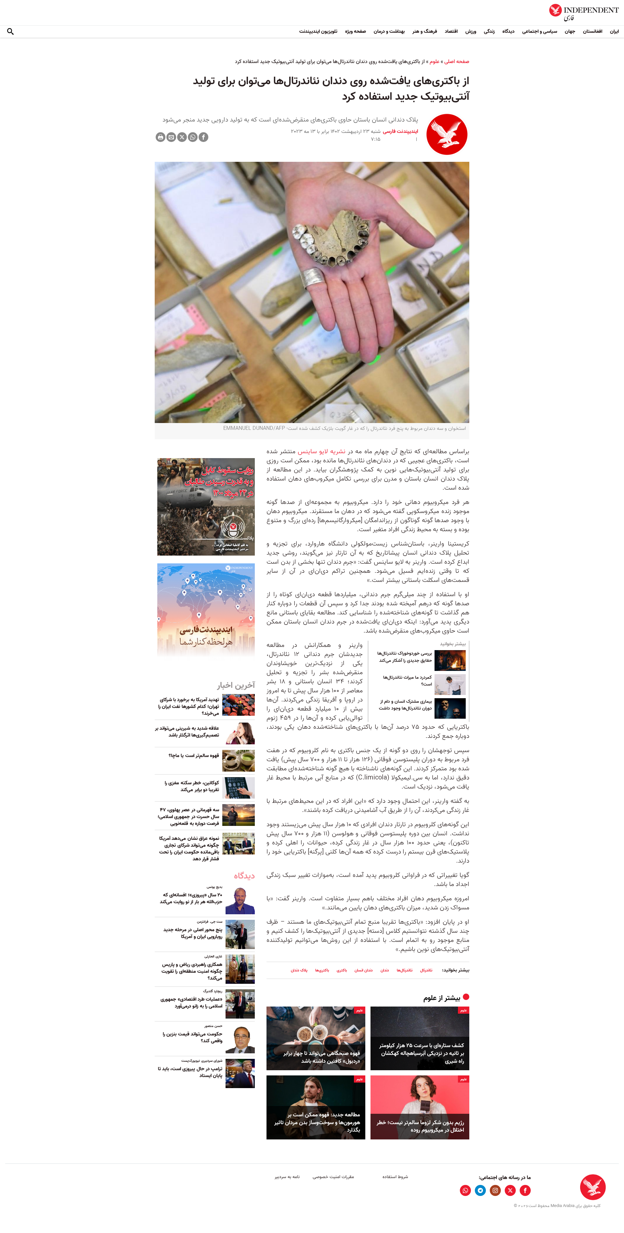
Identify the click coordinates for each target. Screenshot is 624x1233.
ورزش (470, 31)
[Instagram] (495, 1190)
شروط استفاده (395, 1177)
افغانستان (592, 31)
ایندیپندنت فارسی (400, 131)
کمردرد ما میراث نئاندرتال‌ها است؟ (407, 681)
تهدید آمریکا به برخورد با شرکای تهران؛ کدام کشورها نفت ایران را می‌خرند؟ (188, 706)
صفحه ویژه (355, 31)
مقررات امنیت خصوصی (333, 1177)
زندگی (489, 31)
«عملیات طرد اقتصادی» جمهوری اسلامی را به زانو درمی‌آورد (191, 1002)
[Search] (10, 32)
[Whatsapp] (193, 137)
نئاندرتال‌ (426, 970)
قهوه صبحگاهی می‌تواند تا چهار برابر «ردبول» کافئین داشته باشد (321, 1057)
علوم (434, 62)
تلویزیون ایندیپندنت (318, 31)
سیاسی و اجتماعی (539, 31)
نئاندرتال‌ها (404, 970)
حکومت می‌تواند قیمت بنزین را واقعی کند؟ (192, 1037)
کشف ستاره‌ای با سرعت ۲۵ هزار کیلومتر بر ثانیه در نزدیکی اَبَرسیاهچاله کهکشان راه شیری (421, 1053)
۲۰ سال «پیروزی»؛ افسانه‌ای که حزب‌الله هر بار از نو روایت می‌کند (191, 898)
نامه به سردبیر (287, 1177)
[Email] (171, 137)
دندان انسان (364, 970)
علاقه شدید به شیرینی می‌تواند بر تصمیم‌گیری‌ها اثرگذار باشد (187, 732)
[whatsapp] (465, 1190)
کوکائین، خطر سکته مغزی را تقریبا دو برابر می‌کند (192, 786)
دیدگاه (508, 31)
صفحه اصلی (456, 62)
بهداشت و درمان (389, 31)
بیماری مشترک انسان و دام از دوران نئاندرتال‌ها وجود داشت (405, 705)
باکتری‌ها (322, 970)
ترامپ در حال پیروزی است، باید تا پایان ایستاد (190, 1072)
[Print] (160, 137)
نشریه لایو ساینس (321, 451)
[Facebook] (203, 137)
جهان (570, 31)
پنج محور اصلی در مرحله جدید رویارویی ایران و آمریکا (192, 933)
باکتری (342, 970)
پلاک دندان (299, 970)
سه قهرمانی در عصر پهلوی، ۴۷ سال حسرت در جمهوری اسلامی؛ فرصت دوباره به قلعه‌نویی (188, 817)
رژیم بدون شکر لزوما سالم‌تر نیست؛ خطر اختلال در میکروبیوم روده (420, 1127)
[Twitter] (182, 137)
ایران (614, 31)
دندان (385, 970)
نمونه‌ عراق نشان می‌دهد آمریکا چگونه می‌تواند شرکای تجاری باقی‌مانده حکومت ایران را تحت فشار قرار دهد (189, 849)
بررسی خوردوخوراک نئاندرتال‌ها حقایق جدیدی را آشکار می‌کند (404, 657)
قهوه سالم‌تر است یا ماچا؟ (194, 756)
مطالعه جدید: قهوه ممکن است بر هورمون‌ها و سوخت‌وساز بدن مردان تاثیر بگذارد (317, 1122)
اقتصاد (451, 31)
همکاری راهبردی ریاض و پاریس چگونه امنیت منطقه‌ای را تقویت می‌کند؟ (192, 971)
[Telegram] (480, 1190)
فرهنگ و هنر (424, 31)
